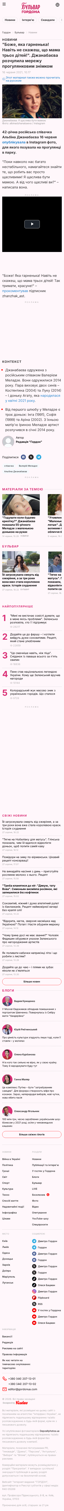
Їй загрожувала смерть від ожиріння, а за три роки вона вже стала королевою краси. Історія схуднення (21, 580)
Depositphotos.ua (49, 1430)
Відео (35, 1206)
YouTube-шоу (40, 1218)
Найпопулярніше (17, 606)
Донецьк (7, 1258)
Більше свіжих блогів (32, 1134)
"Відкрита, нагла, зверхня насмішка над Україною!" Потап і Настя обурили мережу (31, 922)
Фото (35, 1200)
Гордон (6, 32)
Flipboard (43, 1297)
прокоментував (15, 291)
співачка (9, 466)
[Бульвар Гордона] (30, 8)
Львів (5, 1246)
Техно (5, 1194)
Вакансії (7, 1336)
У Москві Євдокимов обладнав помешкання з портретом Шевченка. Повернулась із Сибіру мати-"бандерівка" (29, 1012)
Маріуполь (8, 1276)
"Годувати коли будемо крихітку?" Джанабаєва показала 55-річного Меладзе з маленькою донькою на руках (18, 525)
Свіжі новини (14, 815)
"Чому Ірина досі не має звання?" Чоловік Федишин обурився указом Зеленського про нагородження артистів (30, 938)
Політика (7, 1165)
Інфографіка (9, 1212)
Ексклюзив (38, 1194)
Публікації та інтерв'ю (45, 1165)
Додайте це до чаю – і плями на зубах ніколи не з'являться (27, 968)
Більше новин (32, 981)
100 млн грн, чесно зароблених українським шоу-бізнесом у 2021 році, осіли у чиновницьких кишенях (31, 1122)
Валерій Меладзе (28, 466)
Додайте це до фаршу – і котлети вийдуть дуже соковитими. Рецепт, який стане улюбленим (33, 638)
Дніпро (6, 1270)
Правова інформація (14, 1354)
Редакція (7, 1342)
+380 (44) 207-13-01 (21, 1378)
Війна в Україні (11, 1159)
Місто (5, 1234)
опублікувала (14, 142)
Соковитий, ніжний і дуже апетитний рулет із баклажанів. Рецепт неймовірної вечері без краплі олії (30, 907)
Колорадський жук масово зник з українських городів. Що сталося (33, 692)
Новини (10, 20)
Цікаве (6, 1218)
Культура (7, 1188)
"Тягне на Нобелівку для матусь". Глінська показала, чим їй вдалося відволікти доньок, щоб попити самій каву (30, 843)
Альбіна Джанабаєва (15, 471)
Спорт (6, 1182)
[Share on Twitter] (31, 457)
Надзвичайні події (13, 1206)
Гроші (5, 1170)
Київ (5, 1240)
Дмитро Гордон (47, 1241)
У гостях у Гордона (43, 1170)
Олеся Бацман (46, 1285)
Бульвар (19, 32)
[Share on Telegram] (38, 457)
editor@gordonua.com (22, 1389)
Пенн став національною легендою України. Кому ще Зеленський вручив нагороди (35, 675)
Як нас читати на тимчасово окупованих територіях (16, 1364)
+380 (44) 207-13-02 (22, 1384)
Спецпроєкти (40, 1224)
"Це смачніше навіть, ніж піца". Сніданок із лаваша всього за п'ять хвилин (33, 656)
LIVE (34, 1188)
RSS (40, 1304)
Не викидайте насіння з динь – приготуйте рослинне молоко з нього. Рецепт (30, 873)
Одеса (6, 1252)
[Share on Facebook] (23, 457)
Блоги (8, 990)
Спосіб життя (10, 1200)
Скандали (48, 20)
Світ (4, 1176)
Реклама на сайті (12, 1348)
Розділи (37, 1152)
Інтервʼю (28, 20)
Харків (6, 1264)
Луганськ (7, 1282)
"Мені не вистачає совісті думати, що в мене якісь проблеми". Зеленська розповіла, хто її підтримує (35, 619)
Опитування (39, 1212)
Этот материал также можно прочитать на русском (33, 79)
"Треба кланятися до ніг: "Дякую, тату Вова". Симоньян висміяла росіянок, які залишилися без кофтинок (29, 889)
